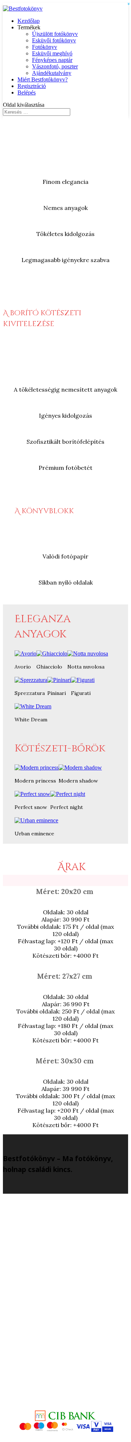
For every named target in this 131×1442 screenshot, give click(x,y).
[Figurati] (83, 680)
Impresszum (73, 1243)
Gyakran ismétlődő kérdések (73, 1296)
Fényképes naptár (52, 60)
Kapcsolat (72, 1230)
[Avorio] (25, 653)
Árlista (72, 1289)
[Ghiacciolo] (51, 653)
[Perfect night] (67, 794)
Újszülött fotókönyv (55, 34)
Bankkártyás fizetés (73, 1309)
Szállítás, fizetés (73, 1302)
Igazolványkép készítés (72, 1250)
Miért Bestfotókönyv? (42, 79)
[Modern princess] (37, 767)
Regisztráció (31, 86)
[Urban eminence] (36, 820)
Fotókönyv (44, 47)
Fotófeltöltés (73, 1374)
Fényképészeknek (73, 1315)
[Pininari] (59, 680)
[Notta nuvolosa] (87, 653)
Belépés (26, 92)
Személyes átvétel (72, 1237)
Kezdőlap (28, 21)
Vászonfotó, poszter (55, 66)
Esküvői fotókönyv (54, 40)
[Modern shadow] (80, 767)
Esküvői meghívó (52, 53)
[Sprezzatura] (31, 680)
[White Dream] (33, 706)
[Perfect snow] (32, 794)
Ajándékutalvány (51, 73)
